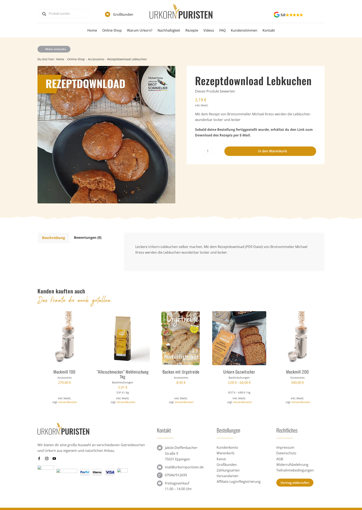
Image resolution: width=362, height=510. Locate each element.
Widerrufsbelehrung (292, 464)
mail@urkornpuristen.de (184, 467)
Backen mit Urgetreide (181, 372)
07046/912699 (176, 475)
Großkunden (123, 14)
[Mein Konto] (315, 15)
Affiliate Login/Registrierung (239, 481)
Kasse (221, 459)
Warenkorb (225, 453)
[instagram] (46, 458)
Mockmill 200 (297, 372)
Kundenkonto (227, 447)
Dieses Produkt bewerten (215, 91)
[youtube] (54, 458)
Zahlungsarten (228, 470)
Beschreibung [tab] (53, 237)
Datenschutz (286, 453)
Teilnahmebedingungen (295, 470)
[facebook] (39, 458)
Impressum (285, 447)
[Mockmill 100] (64, 314)
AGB (279, 459)
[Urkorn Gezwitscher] (239, 314)
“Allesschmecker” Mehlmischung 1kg (123, 374)
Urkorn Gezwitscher (239, 372)
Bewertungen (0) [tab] (87, 237)
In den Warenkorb (272, 151)
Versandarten (227, 476)
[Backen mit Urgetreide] (181, 314)
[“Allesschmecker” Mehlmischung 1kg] (123, 314)
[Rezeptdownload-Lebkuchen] (106, 135)
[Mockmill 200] (297, 314)
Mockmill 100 (64, 372)
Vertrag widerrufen (295, 482)
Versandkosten (67, 402)
